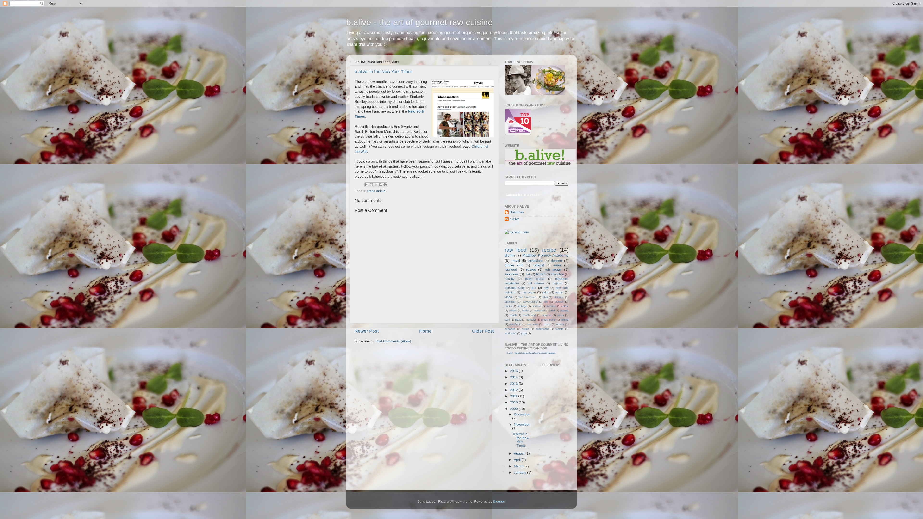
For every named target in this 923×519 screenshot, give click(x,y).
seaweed (510, 328)
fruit (552, 310)
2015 (514, 371)
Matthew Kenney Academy (545, 255)
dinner (525, 310)
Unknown (517, 212)
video (508, 297)
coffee (564, 306)
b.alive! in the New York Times (383, 71)
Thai (545, 297)
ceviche (536, 306)
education (540, 310)
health (513, 315)
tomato (559, 328)
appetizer (510, 301)
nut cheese (536, 283)
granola (564, 310)
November (522, 424)
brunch (540, 274)
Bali (527, 274)
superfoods (542, 328)
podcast (531, 319)
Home (425, 331)
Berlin (510, 255)
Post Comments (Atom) (393, 341)
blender (559, 301)
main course (534, 279)
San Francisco (527, 297)
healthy (509, 279)
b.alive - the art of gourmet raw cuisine (419, 22)
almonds (559, 297)
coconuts (551, 306)
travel (515, 261)
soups (525, 328)
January (520, 472)
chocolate (557, 274)
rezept (531, 269)
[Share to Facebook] (380, 184)
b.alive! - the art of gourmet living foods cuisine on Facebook (531, 353)
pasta (560, 315)
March (519, 466)
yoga (524, 333)
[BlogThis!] (371, 184)
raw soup (532, 324)
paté (507, 319)
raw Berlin (515, 324)
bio (546, 301)
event (557, 265)
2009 (514, 409)
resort (547, 324)
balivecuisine (530, 301)
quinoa (564, 319)
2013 (514, 383)
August (519, 453)
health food (529, 315)
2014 (514, 377)
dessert (556, 261)
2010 (514, 402)
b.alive (514, 219)
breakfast (535, 261)
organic (557, 283)
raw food (515, 250)
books (508, 306)
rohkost (538, 265)
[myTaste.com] (517, 232)
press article (376, 191)
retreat (560, 324)
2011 (514, 396)
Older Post (483, 331)
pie (534, 288)
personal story (514, 288)
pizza (518, 319)
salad (545, 292)
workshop (510, 333)
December (522, 414)
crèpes (513, 310)
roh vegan (553, 269)
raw (546, 288)
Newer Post (367, 331)
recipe (549, 250)
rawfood (511, 269)
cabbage (522, 306)
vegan (559, 292)
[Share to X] (376, 184)
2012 (514, 390)
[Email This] (366, 184)
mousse (546, 315)
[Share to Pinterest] (385, 184)
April (518, 460)
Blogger (499, 501)
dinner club (514, 265)
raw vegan (529, 292)
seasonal (511, 274)
